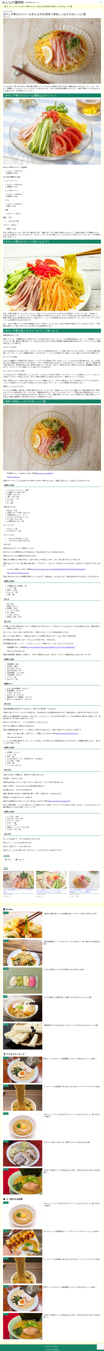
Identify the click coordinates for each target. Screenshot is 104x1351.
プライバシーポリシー (52, 1346)
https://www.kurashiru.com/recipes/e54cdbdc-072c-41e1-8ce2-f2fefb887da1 (49, 647)
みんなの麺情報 (13, 2)
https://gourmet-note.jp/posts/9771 (67, 733)
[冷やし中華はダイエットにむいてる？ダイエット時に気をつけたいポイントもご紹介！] (51, 880)
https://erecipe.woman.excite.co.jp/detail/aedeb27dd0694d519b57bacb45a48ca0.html (57, 569)
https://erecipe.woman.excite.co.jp (18, 573)
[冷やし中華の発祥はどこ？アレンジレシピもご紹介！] (18, 880)
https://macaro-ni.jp (13, 477)
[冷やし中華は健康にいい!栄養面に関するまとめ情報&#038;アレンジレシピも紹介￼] (84, 880)
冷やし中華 (13, 6)
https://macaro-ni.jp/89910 (44, 473)
